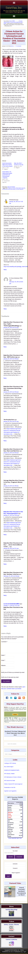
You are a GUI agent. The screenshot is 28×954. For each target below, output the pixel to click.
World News (12, 186)
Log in (24, 951)
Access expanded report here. (15, 838)
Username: (15, 863)
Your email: (15, 850)
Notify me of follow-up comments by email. (13, 672)
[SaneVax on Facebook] (7, 698)
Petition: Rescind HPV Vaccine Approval (13, 784)
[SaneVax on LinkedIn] (14, 698)
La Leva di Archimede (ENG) (11, 604)
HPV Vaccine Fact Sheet (9, 780)
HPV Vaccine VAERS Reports (15, 798)
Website (3, 665)
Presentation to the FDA (9, 787)
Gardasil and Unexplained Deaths (11, 770)
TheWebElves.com (6, 951)
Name (3, 655)
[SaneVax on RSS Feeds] (23, 698)
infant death (18, 188)
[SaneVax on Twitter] (10, 698)
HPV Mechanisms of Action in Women (12, 777)
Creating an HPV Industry (10, 763)
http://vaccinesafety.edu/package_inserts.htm (16, 266)
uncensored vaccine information (9, 189)
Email (3, 660)
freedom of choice (11, 188)
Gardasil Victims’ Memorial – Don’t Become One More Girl (15, 733)
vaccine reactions (19, 189)
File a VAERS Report (8, 766)
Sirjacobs (23, 188)
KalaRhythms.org (18, 951)
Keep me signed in (16, 872)
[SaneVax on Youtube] (19, 698)
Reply (5, 269)
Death (8, 186)
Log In (8, 876)
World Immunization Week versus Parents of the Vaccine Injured (7, 165)
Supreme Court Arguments (10, 791)
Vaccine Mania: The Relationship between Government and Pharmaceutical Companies (7, 174)
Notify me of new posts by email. (10, 677)
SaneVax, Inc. (14, 7)
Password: (15, 868)
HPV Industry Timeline (9, 773)
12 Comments (18, 46)
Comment (4, 641)
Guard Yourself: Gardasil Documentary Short (21, 891)
